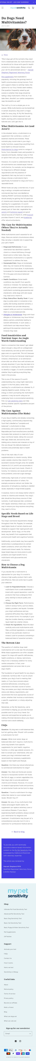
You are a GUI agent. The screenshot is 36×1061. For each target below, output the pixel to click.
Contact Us (8, 958)
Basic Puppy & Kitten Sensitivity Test (16, 927)
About (6, 985)
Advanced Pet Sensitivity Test (14, 914)
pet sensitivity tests (15, 401)
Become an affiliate (10, 1003)
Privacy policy (8, 998)
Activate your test (10, 949)
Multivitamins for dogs (10, 149)
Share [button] (6, 55)
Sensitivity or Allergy (11, 972)
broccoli (30, 215)
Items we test (8, 967)
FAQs (6, 954)
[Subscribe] (30, 1033)
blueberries (28, 217)
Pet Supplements (10, 932)
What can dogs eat (10, 1016)
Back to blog (19, 832)
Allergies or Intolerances (13, 315)
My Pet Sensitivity (21, 850)
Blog (5, 1012)
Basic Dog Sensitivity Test (13, 918)
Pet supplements (8, 77)
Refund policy (8, 989)
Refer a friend (8, 1007)
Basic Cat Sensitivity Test (12, 923)
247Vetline (8, 936)
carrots (4, 212)
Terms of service (9, 994)
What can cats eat (10, 1021)
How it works (8, 963)
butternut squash (16, 212)
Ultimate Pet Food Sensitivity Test (15, 909)
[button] (2, 8)
